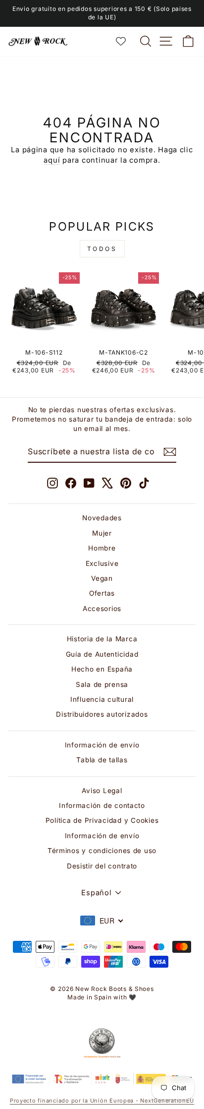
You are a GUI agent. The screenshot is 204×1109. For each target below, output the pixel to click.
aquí (52, 160)
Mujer (102, 533)
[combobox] (102, 920)
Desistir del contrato (102, 866)
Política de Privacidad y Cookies (102, 820)
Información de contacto (102, 805)
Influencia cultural (102, 699)
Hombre (101, 548)
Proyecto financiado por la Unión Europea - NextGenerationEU (102, 1100)
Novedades (102, 518)
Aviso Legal (102, 791)
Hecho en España (102, 669)
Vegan (102, 578)
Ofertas (102, 593)
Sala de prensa (102, 684)
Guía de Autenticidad (102, 654)
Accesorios (102, 609)
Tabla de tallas (101, 760)
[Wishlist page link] (126, 41)
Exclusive (102, 563)
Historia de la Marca (102, 639)
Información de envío (102, 745)
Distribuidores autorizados (102, 714)
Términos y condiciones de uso (102, 851)
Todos (102, 248)
